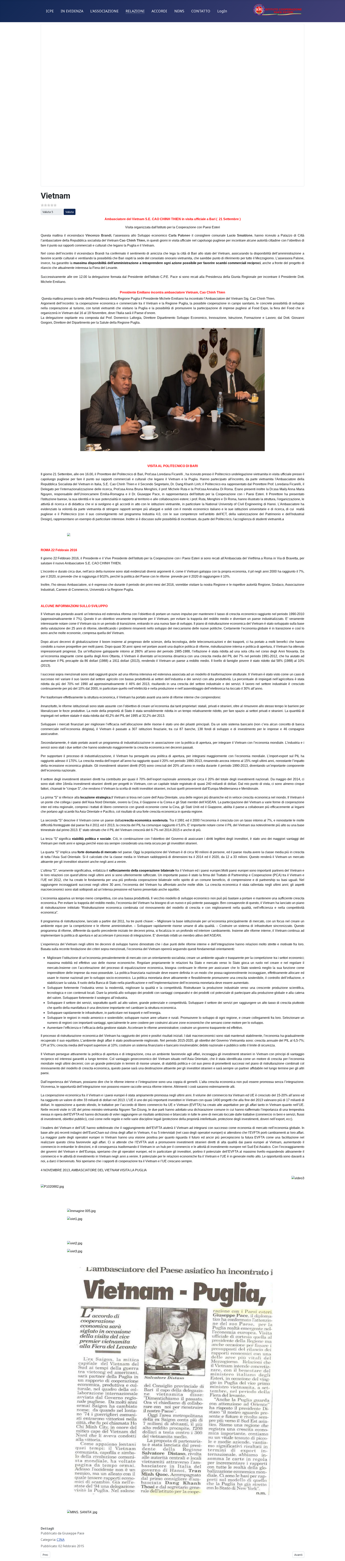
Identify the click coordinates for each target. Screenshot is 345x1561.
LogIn (222, 11)
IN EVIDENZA (72, 11)
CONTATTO (200, 11)
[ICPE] (278, 9)
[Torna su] (340, 1556)
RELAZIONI (135, 11)
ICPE (50, 11)
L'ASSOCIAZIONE (104, 11)
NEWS (179, 11)
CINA (60, 1539)
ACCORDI (159, 11)
